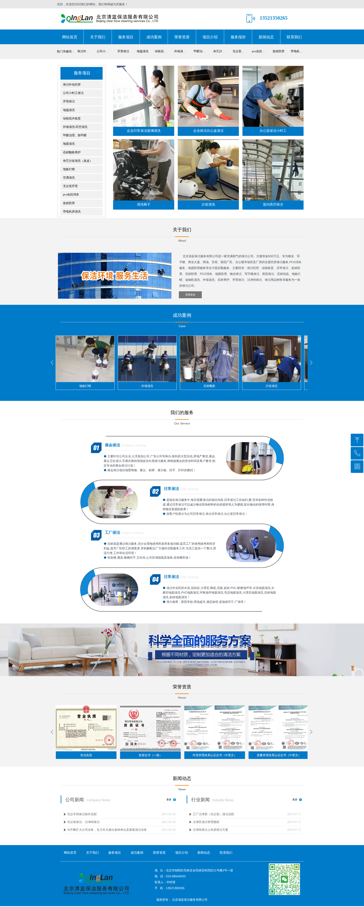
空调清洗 (69, 177)
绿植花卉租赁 (163, 51)
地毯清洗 (143, 51)
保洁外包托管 (85, 51)
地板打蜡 (69, 169)
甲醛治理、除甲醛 (202, 51)
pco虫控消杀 (260, 51)
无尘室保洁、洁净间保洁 (83, 822)
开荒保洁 (123, 51)
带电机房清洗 (299, 51)
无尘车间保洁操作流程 (82, 814)
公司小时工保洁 (105, 51)
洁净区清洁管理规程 (206, 822)
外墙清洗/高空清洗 (182, 51)
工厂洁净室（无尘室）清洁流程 (213, 814)
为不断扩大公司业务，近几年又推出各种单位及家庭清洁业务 (107, 829)
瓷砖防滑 (278, 51)
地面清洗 (69, 143)
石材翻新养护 (72, 152)
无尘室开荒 (240, 51)
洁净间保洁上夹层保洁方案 (210, 829)
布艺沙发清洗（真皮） (221, 51)
